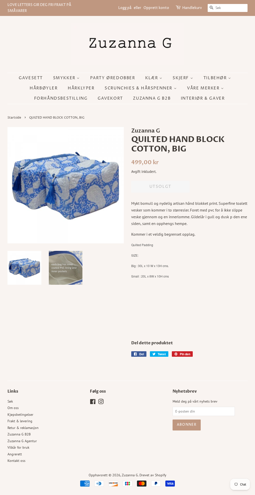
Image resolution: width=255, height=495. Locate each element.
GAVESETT (31, 78)
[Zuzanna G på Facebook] (93, 402)
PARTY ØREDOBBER (112, 78)
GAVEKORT (110, 98)
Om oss (13, 408)
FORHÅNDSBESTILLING (61, 98)
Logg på (124, 7)
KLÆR (152, 78)
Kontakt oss (16, 460)
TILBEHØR (215, 78)
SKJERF (181, 78)
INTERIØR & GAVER (203, 98)
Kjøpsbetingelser (20, 414)
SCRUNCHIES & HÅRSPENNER (139, 88)
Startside (14, 118)
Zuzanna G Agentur (22, 441)
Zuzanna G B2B (152, 98)
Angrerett (14, 454)
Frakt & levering (19, 421)
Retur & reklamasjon (23, 427)
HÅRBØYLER (44, 88)
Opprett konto (156, 7)
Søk (10, 401)
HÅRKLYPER (81, 88)
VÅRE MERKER (204, 88)
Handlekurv (192, 7)
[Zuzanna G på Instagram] (101, 402)
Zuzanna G (130, 475)
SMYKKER (65, 78)
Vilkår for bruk (18, 447)
